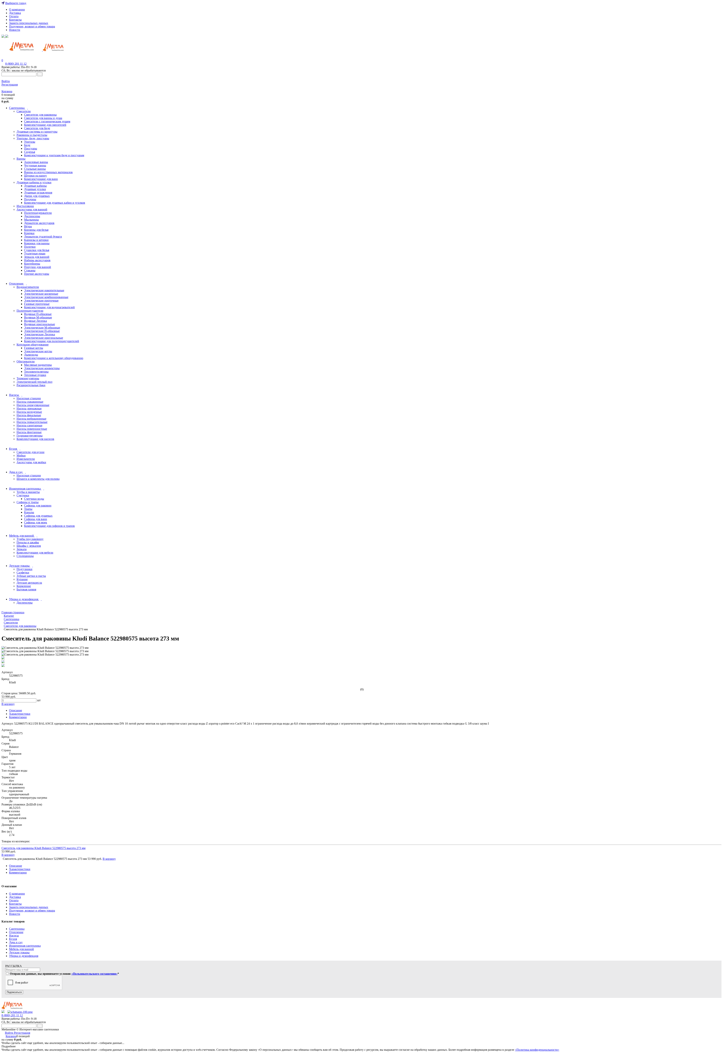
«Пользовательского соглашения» (94, 973)
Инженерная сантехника (25, 945)
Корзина (7, 91)
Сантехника (16, 928)
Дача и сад (15, 942)
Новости (14, 29)
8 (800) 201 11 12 (16, 63)
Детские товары (19, 952)
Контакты (15, 19)
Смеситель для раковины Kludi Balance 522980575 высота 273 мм (43, 848)
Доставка (15, 12)
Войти (6, 81)
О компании (17, 9)
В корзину (8, 854)
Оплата (13, 16)
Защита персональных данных (28, 23)
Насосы (14, 935)
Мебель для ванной (21, 949)
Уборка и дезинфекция (23, 955)
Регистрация (10, 84)
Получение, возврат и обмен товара (32, 26)
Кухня (13, 939)
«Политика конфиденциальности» (537, 1049)
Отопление (16, 932)
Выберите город (15, 3)
